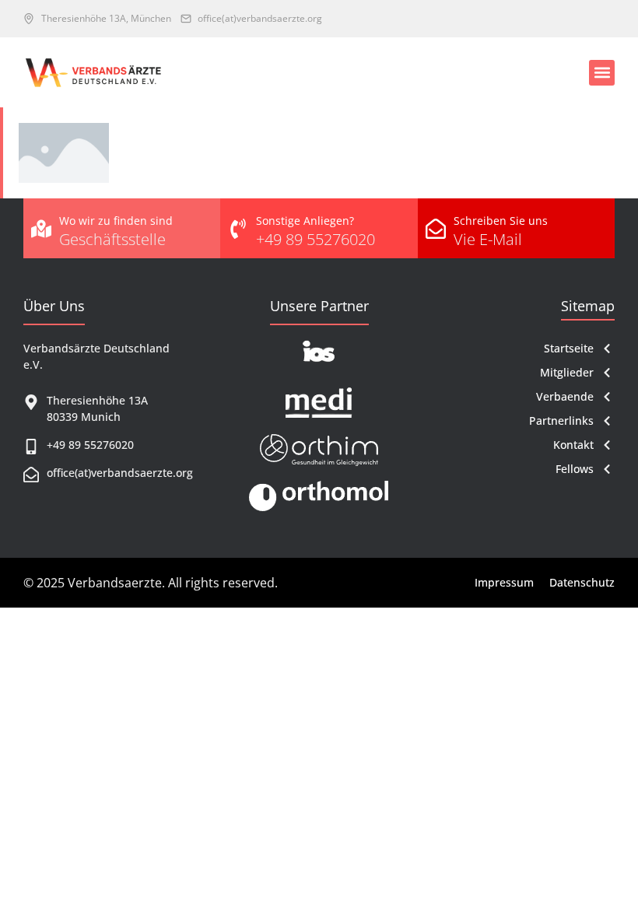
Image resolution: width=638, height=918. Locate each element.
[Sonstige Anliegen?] (238, 229)
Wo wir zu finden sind (116, 220)
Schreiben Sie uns (501, 220)
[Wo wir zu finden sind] (41, 229)
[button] (602, 73)
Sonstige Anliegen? (305, 220)
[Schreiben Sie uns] (436, 229)
